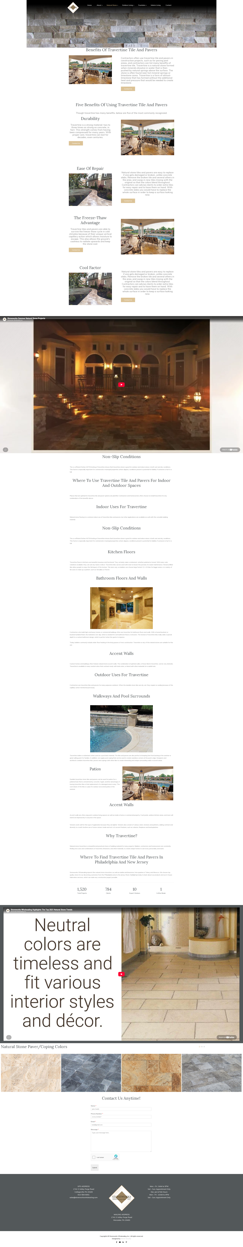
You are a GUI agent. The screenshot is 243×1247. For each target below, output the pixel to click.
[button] (128, 89)
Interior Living (156, 5)
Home (89, 5)
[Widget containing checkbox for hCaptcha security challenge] (105, 1157)
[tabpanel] (31, 1073)
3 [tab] (204, 1046)
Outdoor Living (127, 5)
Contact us (134, 875)
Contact (168, 5)
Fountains (142, 5)
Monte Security (126, 1239)
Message (95, 1129)
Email (93, 1121)
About (99, 5)
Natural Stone (112, 5)
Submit (94, 1168)
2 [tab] (201, 1046)
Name (93, 1106)
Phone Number (97, 1114)
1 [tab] (199, 1046)
